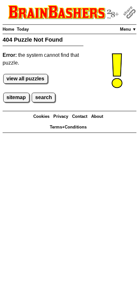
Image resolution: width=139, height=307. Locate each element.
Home (8, 29)
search (43, 97)
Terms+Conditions (68, 127)
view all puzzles (25, 78)
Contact (79, 116)
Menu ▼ (128, 29)
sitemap (16, 97)
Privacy (60, 116)
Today (23, 29)
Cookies (41, 116)
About (97, 116)
